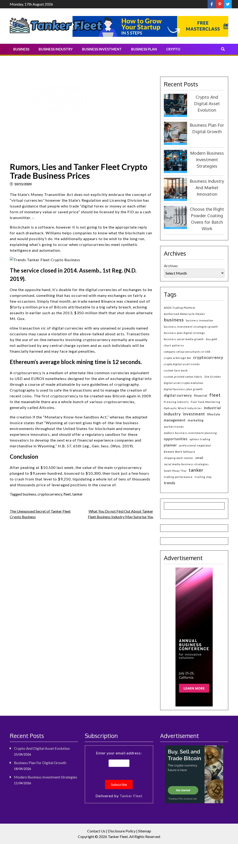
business (29, 494)
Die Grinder (213, 376)
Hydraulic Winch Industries (183, 408)
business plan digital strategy (184, 332)
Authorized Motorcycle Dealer (184, 313)
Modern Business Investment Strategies (207, 159)
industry (172, 413)
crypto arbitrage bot (177, 357)
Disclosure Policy (122, 831)
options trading (200, 439)
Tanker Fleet (131, 796)
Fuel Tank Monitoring (205, 401)
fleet (67, 494)
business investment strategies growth (191, 326)
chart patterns (174, 345)
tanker (77, 494)
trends (169, 482)
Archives (171, 266)
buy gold (211, 339)
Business (21, 49)
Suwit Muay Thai (175, 470)
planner (170, 445)
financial (200, 395)
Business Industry (56, 49)
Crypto (173, 49)
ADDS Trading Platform (179, 307)
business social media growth (184, 339)
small (199, 458)
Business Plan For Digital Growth (40, 762)
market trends (174, 426)
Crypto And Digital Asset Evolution (207, 103)
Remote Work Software (179, 451)
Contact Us (96, 831)
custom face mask (176, 370)
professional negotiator (195, 445)
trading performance (178, 476)
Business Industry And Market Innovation (207, 187)
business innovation (199, 320)
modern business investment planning (190, 432)
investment (194, 413)
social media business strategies (186, 464)
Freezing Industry (176, 401)
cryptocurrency (50, 494)
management (175, 420)
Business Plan (144, 49)
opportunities (176, 439)
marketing (196, 420)
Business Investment (102, 49)
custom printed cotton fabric (183, 376)
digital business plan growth (183, 389)
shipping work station (178, 457)
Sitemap (144, 831)
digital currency (178, 395)
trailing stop (203, 476)
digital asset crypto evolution (183, 382)
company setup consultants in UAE (187, 351)
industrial (212, 408)
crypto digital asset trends (182, 364)
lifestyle (213, 414)
